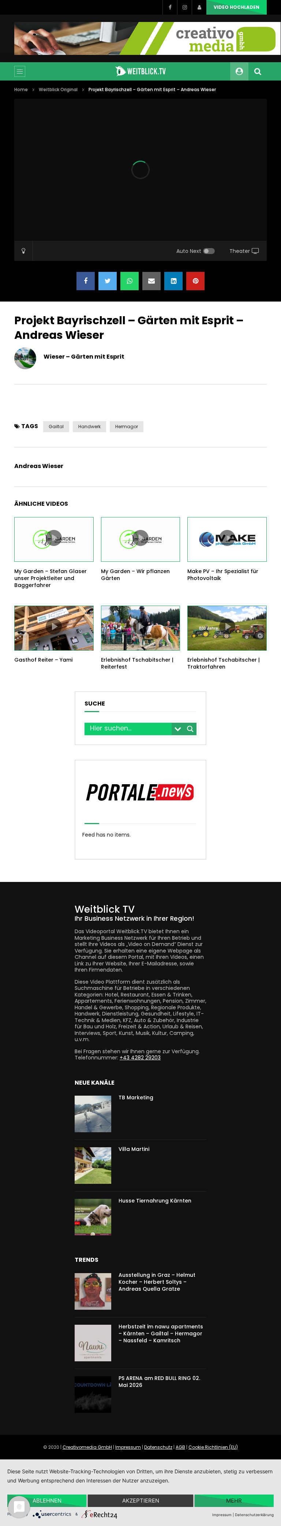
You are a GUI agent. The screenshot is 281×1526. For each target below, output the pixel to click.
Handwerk (89, 426)
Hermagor (126, 426)
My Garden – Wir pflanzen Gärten (135, 575)
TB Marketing (136, 1097)
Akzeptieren (140, 1500)
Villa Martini (134, 1149)
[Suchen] (257, 71)
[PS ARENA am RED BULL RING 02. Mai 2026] (93, 1394)
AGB (180, 1447)
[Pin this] (195, 281)
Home (21, 89)
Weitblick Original (58, 89)
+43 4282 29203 (140, 1057)
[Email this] (151, 281)
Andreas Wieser (38, 466)
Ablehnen (47, 1500)
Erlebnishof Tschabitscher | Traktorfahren (223, 663)
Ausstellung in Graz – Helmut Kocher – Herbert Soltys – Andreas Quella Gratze (157, 1282)
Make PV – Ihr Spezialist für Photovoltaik (222, 575)
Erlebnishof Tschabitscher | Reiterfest (137, 663)
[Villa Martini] (93, 1165)
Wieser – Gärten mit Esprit (84, 356)
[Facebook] (169, 7)
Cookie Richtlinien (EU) (213, 1447)
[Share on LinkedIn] (173, 281)
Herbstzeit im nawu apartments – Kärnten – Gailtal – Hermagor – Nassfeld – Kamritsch (161, 1333)
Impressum (128, 1447)
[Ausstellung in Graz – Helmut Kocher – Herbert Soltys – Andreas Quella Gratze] (93, 1291)
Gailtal (56, 426)
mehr (234, 1500)
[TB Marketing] (93, 1114)
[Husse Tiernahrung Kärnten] (93, 1217)
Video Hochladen (236, 7)
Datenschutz (158, 1447)
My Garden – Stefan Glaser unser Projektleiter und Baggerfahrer (50, 578)
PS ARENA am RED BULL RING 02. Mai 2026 (159, 1381)
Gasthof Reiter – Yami (43, 659)
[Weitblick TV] (140, 71)
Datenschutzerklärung (254, 1514)
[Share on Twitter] (107, 281)
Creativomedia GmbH (87, 1447)
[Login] (199, 7)
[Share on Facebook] (85, 281)
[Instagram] (184, 7)
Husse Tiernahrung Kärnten (155, 1200)
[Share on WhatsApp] (129, 281)
